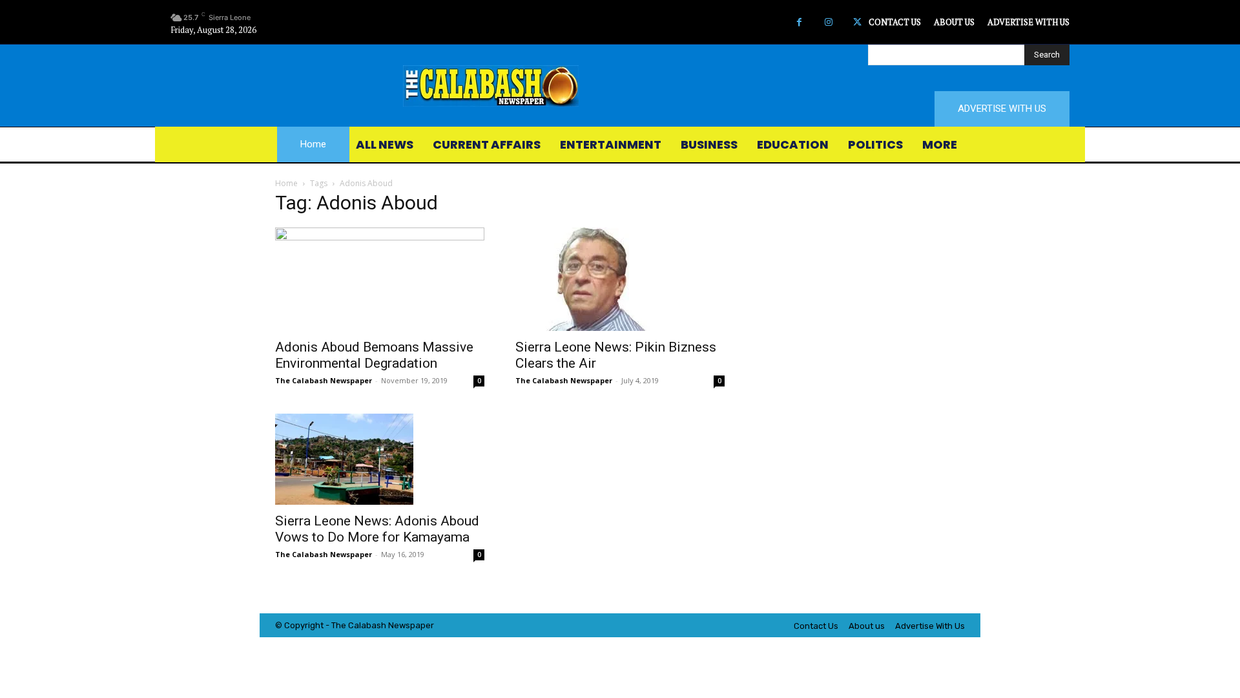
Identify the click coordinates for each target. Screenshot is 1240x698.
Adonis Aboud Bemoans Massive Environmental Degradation (374, 355)
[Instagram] (828, 22)
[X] (857, 22)
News (399, 625)
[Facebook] (799, 22)
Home (286, 183)
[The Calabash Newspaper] (620, 86)
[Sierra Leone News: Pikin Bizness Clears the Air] (620, 279)
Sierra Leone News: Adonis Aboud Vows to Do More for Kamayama (377, 529)
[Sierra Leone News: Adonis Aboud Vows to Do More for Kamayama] (379, 459)
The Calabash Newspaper (323, 380)
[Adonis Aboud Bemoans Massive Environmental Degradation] (379, 279)
